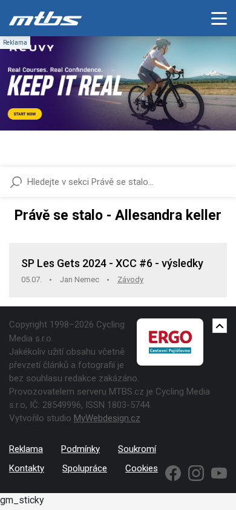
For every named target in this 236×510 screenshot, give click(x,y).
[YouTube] (219, 473)
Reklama (26, 449)
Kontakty (26, 468)
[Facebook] (173, 473)
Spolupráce (84, 468)
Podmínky (80, 449)
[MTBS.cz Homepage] (45, 18)
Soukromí (137, 449)
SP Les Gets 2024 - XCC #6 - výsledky (112, 263)
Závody (130, 279)
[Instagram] (196, 473)
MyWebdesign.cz (107, 418)
